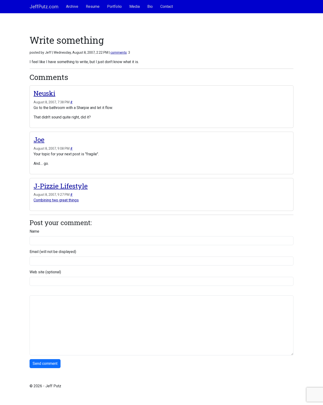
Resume (93, 6)
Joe (39, 139)
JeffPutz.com (44, 6)
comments (118, 52)
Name (34, 231)
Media (134, 6)
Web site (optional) (45, 272)
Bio (150, 6)
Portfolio (114, 6)
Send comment (45, 363)
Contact (166, 6)
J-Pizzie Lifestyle (61, 186)
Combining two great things (56, 200)
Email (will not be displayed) (53, 251)
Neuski (44, 93)
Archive (72, 6)
